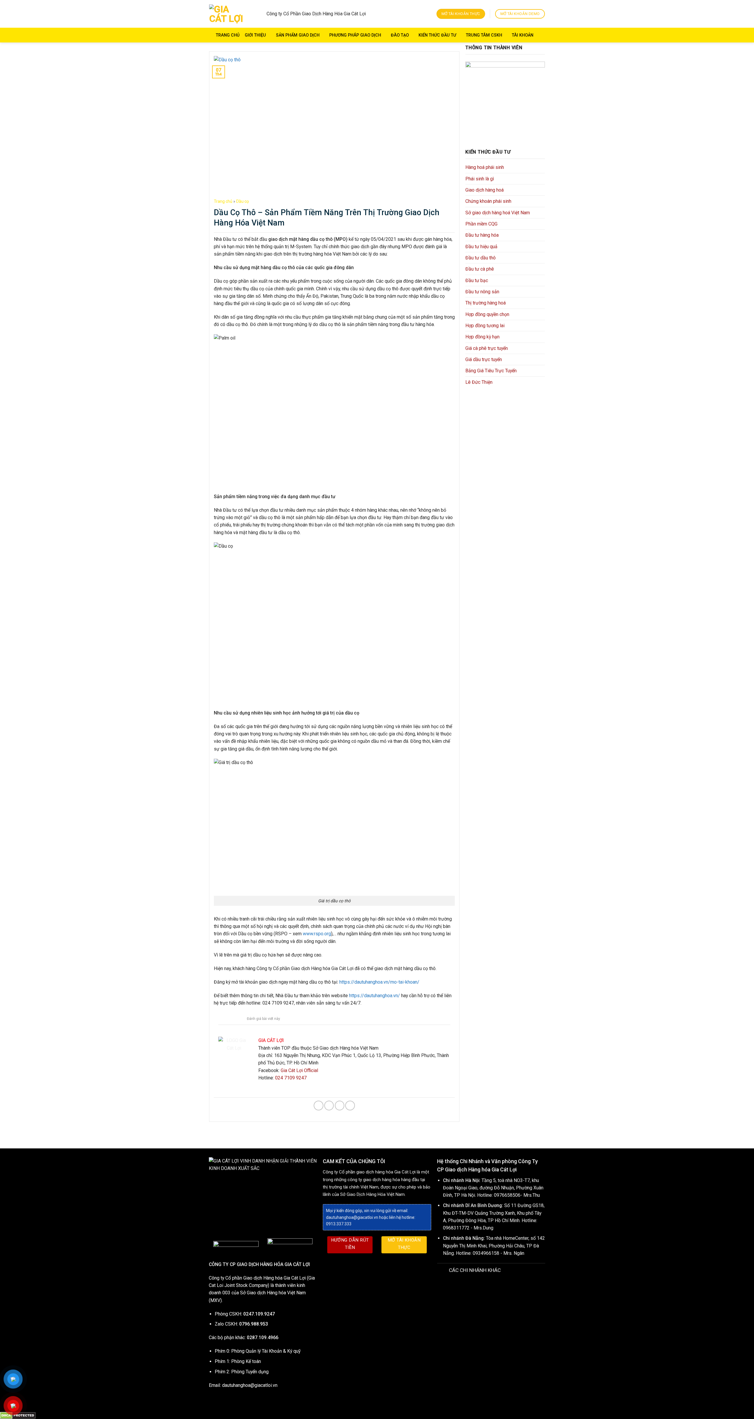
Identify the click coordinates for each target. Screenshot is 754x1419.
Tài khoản (522, 35)
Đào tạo (400, 35)
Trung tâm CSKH (484, 35)
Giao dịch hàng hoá (484, 190)
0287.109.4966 (262, 1337)
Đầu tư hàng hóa (482, 235)
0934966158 (486, 1253)
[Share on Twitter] (329, 1105)
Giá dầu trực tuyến (483, 359)
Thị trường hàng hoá (485, 303)
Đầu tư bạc (476, 280)
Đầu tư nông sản (482, 291)
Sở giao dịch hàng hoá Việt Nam (497, 212)
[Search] (542, 35)
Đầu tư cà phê (479, 269)
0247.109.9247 (259, 1314)
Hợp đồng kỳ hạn (482, 337)
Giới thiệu (255, 35)
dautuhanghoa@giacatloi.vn (249, 1385)
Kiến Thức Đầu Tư (437, 35)
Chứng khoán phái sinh (488, 201)
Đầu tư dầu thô (480, 258)
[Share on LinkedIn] (350, 1105)
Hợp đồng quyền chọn (487, 314)
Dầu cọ (242, 201)
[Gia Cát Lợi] (228, 14)
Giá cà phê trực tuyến (486, 348)
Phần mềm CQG (481, 224)
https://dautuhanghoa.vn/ (374, 995)
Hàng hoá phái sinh (484, 167)
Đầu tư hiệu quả (481, 246)
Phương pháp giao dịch (355, 35)
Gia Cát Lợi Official (299, 1070)
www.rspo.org (317, 933)
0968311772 (456, 1228)
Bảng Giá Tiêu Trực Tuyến (491, 370)
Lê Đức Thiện (478, 382)
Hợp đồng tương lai (485, 325)
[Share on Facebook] (318, 1105)
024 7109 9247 (291, 1078)
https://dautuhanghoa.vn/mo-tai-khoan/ (379, 982)
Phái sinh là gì (479, 179)
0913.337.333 (338, 1224)
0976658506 (507, 1195)
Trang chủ (227, 35)
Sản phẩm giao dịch (298, 35)
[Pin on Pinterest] (340, 1105)
